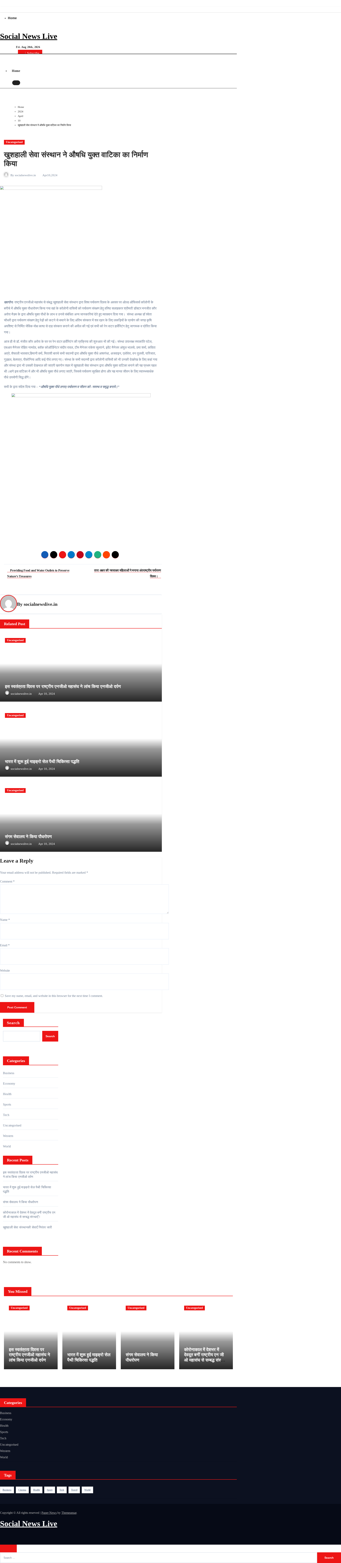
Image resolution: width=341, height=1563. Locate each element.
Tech (6, 1115)
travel (74, 1489)
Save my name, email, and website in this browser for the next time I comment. (54, 995)
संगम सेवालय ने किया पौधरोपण (28, 836)
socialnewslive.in (25, 175)
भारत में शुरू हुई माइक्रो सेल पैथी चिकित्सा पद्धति (42, 761)
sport (49, 1489)
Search (13, 1023)
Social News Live (28, 36)
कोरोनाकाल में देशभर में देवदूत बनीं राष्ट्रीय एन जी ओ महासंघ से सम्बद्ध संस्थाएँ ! (205, 1357)
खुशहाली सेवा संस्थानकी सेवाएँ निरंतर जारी (27, 1227)
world (87, 1489)
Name (5, 919)
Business (8, 1073)
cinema (22, 1489)
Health (7, 1094)
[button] (24, 83)
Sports (7, 1104)
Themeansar (68, 1512)
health (36, 1489)
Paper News (49, 1512)
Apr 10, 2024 (46, 693)
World (7, 1146)
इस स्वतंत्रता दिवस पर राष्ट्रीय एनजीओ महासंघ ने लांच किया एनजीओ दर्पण (63, 686)
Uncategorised (14, 142)
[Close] (8, 1548)
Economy (9, 1083)
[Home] (5, 58)
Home (12, 18)
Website (5, 970)
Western (8, 1136)
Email (5, 945)
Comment (7, 881)
